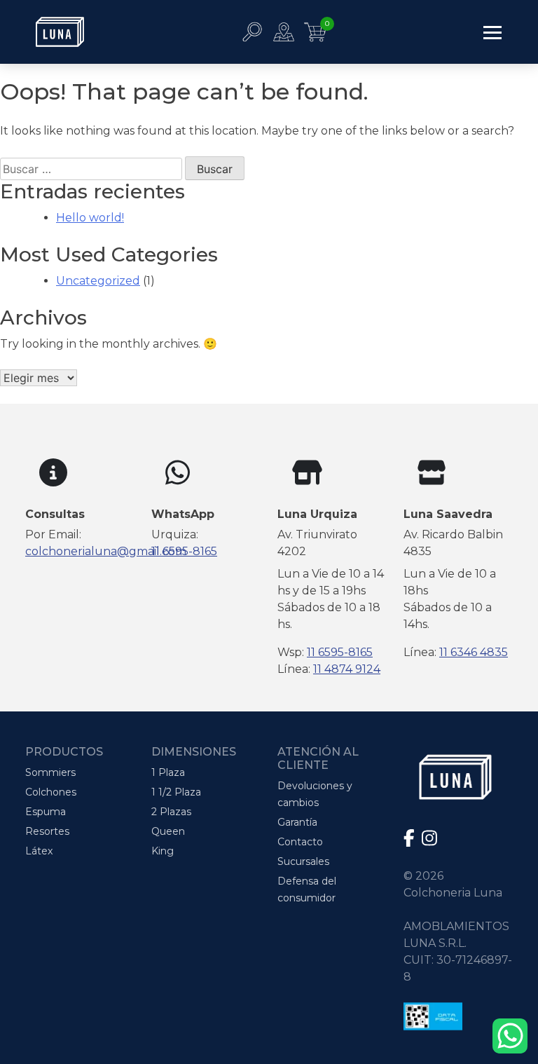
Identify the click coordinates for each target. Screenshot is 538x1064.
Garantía (297, 822)
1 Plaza (168, 772)
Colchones (50, 792)
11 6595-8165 (184, 551)
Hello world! (90, 217)
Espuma (45, 811)
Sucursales (303, 861)
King (162, 851)
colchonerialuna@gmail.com (105, 551)
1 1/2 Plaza (176, 792)
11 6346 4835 (473, 652)
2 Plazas (171, 811)
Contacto (300, 841)
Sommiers (50, 772)
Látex (39, 851)
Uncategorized (98, 280)
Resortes (47, 831)
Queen (168, 831)
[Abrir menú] (492, 32)
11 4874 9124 (346, 669)
